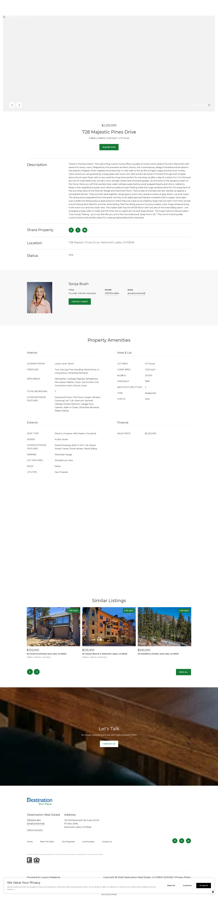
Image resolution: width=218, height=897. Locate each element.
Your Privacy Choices (109, 894)
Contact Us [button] (109, 744)
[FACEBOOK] (174, 840)
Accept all (203, 885)
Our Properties (68, 842)
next (19, 105)
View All (183, 672)
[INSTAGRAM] (181, 840)
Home (30, 842)
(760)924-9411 (34, 820)
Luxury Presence (50, 877)
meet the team (47, 842)
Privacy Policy (183, 877)
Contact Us (107, 842)
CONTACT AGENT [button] (80, 301)
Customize (187, 885)
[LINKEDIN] (188, 840)
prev (12, 105)
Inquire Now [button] (109, 147)
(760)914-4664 (112, 293)
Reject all (171, 885)
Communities (88, 842)
